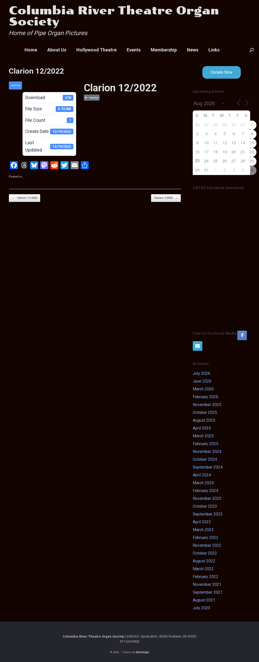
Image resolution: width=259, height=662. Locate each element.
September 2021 (208, 592)
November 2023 (207, 498)
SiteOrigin (142, 652)
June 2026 (202, 381)
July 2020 (201, 608)
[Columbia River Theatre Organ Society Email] (197, 346)
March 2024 (203, 482)
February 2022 (205, 576)
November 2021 (207, 584)
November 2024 (207, 451)
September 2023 (208, 514)
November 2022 (207, 545)
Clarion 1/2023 (166, 197)
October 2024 (205, 459)
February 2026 (205, 396)
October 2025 (205, 412)
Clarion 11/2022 (24, 197)
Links (214, 49)
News (192, 49)
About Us (56, 49)
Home (31, 49)
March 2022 (203, 568)
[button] (251, 50)
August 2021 (204, 600)
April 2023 (202, 522)
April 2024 (202, 475)
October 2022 (205, 553)
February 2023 (205, 537)
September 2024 (208, 467)
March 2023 (203, 529)
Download (15, 85)
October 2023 (205, 506)
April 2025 (202, 428)
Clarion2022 (93, 98)
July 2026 (201, 373)
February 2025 (205, 443)
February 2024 (205, 490)
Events (134, 49)
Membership (164, 49)
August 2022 (204, 561)
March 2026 (203, 389)
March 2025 (203, 436)
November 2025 (207, 404)
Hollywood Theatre (96, 49)
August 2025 (204, 420)
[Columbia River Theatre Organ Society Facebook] (242, 335)
